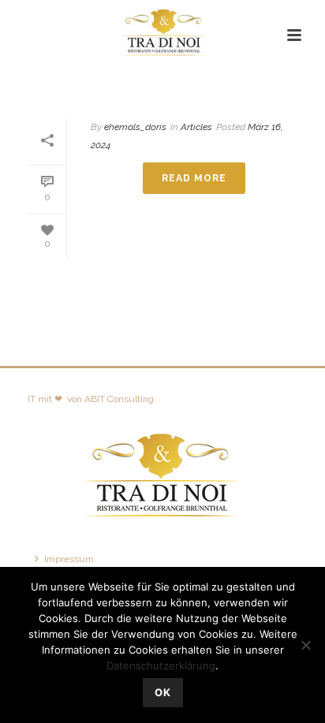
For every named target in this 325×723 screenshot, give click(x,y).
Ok (163, 692)
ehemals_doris (135, 126)
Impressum (69, 559)
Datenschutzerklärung (160, 665)
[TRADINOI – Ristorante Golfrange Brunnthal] (162, 35)
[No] (305, 645)
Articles (182, 88)
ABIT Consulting (119, 398)
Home (134, 88)
